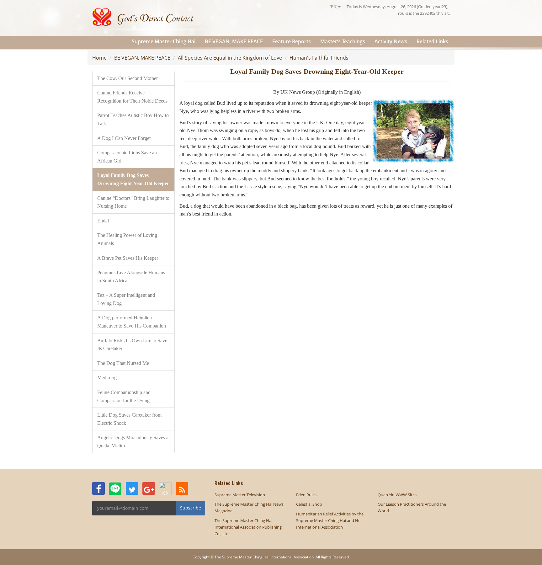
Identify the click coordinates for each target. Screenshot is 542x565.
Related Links (432, 41)
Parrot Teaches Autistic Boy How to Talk (133, 119)
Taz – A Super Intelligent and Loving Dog (126, 299)
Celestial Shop (309, 504)
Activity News (391, 41)
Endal (103, 220)
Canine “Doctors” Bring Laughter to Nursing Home (133, 202)
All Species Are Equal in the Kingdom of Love (230, 57)
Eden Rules (306, 495)
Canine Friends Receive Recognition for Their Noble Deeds (132, 97)
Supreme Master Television (240, 495)
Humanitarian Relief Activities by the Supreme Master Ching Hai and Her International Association (330, 520)
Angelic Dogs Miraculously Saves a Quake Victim (132, 441)
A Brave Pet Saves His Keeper (127, 258)
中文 (334, 6)
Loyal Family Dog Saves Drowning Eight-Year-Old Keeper (133, 179)
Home (99, 57)
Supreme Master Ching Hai (163, 41)
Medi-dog (107, 377)
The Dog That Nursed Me (123, 363)
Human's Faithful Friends (319, 57)
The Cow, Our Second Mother (127, 78)
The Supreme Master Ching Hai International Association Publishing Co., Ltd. (248, 527)
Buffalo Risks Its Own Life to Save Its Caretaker (132, 344)
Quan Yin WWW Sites (397, 495)
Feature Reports (291, 41)
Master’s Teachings (342, 41)
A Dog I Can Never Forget (124, 138)
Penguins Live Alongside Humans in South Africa (131, 276)
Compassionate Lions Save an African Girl (127, 156)
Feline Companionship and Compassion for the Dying (124, 396)
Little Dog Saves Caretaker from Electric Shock (129, 419)
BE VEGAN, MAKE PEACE (234, 41)
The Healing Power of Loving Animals (127, 239)
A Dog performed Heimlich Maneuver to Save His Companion (131, 321)
